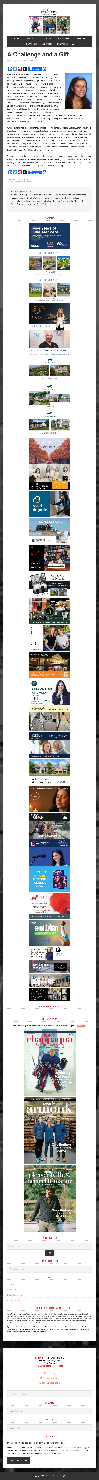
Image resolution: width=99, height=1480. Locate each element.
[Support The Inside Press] (49, 1370)
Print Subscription (14, 1300)
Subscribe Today (18, 1460)
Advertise (11, 1283)
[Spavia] (49, 811)
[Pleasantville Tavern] (49, 623)
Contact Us (11, 1289)
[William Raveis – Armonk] (49, 275)
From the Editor (24, 179)
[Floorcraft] (49, 730)
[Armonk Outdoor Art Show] (49, 838)
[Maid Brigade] (49, 516)
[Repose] (49, 462)
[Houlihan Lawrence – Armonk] (49, 409)
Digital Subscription (14, 1294)
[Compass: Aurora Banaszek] (49, 650)
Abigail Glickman (24, 181)
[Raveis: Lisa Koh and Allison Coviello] (49, 597)
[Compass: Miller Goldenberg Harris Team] (49, 489)
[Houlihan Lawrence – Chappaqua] (49, 382)
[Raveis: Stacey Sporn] (49, 329)
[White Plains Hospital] (49, 248)
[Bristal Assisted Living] (49, 757)
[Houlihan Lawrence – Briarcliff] (49, 436)
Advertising (50, 1373)
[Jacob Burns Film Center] (49, 677)
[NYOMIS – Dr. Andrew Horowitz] (49, 355)
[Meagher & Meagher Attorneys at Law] (49, 570)
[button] (73, 44)
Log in (63, 1476)
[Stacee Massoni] (49, 543)
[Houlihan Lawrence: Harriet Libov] (49, 704)
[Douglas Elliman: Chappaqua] (49, 784)
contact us (81, 1025)
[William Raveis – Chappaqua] (49, 302)
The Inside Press (49, 21)
